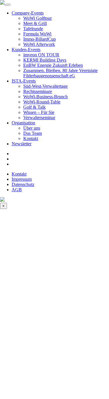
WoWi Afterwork (39, 44)
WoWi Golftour (37, 18)
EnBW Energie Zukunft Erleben (53, 65)
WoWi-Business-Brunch (45, 96)
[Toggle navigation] (8, 5)
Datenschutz (23, 184)
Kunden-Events (26, 49)
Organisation (23, 122)
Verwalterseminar (39, 117)
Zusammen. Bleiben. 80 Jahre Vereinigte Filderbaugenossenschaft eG (60, 73)
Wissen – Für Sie (38, 112)
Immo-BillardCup (39, 39)
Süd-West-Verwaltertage (45, 86)
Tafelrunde (33, 28)
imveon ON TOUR (41, 54)
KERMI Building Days (44, 60)
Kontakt (30, 138)
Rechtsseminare (37, 91)
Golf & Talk (34, 107)
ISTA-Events (24, 80)
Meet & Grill (35, 23)
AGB (17, 189)
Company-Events (28, 12)
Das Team (32, 133)
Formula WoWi (37, 33)
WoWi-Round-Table (41, 101)
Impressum (22, 179)
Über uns (31, 128)
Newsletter (21, 143)
